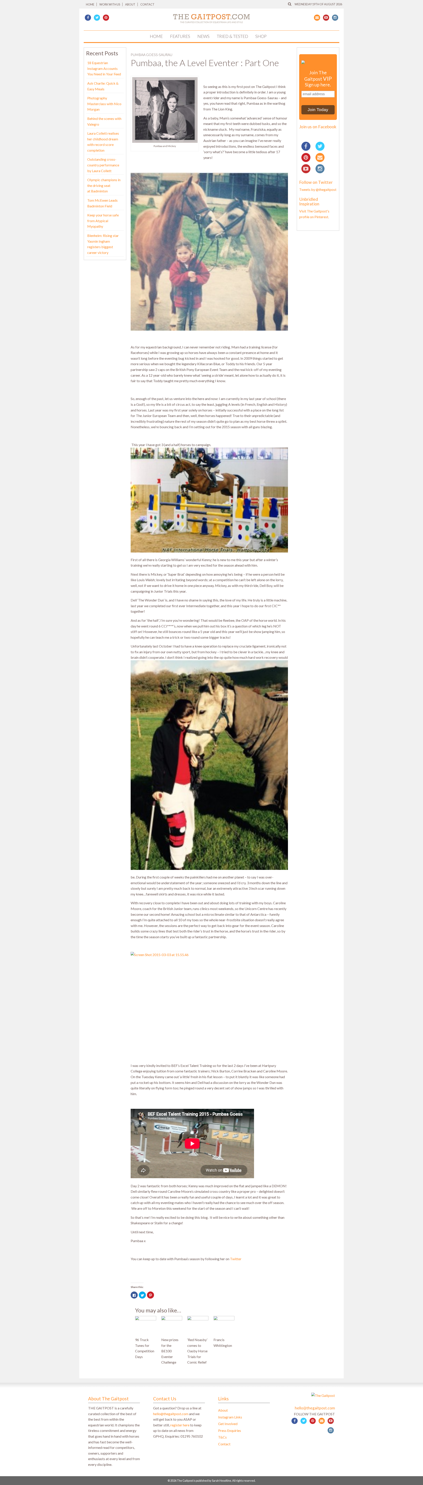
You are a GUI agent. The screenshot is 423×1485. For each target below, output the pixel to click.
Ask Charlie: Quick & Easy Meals (103, 86)
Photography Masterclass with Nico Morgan (104, 103)
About (130, 4)
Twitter (235, 1259)
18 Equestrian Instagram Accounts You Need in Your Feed (104, 68)
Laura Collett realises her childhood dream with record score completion (103, 141)
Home (90, 4)
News (203, 36)
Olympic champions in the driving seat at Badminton (104, 185)
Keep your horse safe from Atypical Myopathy (103, 220)
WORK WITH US (109, 4)
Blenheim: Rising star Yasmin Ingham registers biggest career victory (103, 244)
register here (179, 1425)
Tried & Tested (232, 36)
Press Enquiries (229, 1430)
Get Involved (227, 1424)
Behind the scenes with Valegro (104, 121)
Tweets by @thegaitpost (317, 189)
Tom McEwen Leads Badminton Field (102, 203)
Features (180, 36)
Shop (261, 36)
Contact (147, 4)
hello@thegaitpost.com (170, 1414)
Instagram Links (230, 1417)
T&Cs (222, 1437)
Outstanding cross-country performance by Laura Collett (103, 165)
